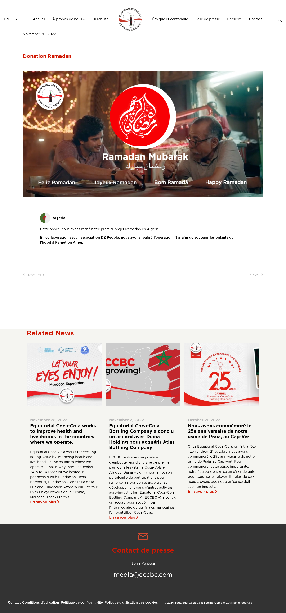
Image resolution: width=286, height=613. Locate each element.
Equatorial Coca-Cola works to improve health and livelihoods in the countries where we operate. (63, 434)
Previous (36, 275)
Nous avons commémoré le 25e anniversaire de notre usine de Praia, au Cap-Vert (219, 431)
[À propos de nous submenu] (84, 19)
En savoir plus (43, 502)
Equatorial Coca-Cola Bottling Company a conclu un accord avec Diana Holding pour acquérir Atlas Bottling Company (142, 437)
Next (253, 275)
